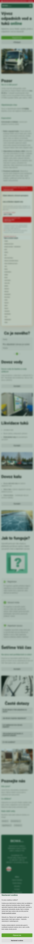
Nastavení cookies (17, 940)
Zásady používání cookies (9, 913)
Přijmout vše (17, 935)
